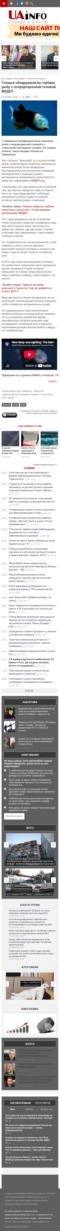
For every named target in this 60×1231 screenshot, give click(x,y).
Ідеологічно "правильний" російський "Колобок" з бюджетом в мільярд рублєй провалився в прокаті (36, 1080)
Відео (28, 1200)
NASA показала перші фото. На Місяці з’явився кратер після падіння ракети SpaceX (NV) (32, 932)
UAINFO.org (38, 180)
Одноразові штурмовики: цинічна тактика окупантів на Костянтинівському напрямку (34, 1053)
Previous (3, 58)
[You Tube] (26, 4)
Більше (29, 691)
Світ (7, 1197)
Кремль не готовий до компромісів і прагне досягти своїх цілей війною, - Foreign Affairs (36, 741)
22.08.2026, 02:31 (16, 947)
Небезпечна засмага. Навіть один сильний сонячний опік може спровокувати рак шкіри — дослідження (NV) (32, 953)
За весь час (46, 1109)
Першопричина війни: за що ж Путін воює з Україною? (35, 1065)
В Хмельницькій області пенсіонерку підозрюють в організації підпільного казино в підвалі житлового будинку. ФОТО (32, 552)
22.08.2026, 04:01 (16, 916)
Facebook (48, 375)
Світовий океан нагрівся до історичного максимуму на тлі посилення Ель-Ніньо (49, 455)
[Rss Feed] (11, 4)
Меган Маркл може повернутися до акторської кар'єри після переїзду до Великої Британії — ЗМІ (32, 566)
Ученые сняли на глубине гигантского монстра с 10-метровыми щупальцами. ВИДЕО (28, 210)
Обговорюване (20, 1103)
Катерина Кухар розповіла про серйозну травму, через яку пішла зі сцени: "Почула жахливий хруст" (31, 521)
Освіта (36, 1197)
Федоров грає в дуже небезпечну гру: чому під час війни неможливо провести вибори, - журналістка (36, 711)
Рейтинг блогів (21, 1204)
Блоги (30, 1043)
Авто (42, 1197)
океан (15, 405)
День (12, 1109)
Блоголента (9, 1204)
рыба (23, 405)
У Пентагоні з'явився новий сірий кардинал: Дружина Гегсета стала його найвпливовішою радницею (32, 532)
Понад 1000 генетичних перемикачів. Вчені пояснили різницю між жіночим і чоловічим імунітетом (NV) (30, 942)
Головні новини (19, 1193)
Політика (30, 1193)
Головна (8, 1193)
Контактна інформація (22, 1222)
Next (57, 58)
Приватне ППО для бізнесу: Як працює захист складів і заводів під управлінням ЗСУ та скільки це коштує (37, 726)
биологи (6, 405)
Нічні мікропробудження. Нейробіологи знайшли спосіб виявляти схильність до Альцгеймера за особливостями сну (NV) (30, 922)
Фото (30, 827)
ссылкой (41, 160)
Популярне (42, 1103)
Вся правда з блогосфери (13, 79)
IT (47, 1197)
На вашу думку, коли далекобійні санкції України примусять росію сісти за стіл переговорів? (28, 763)
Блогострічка (30, 905)
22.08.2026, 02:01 (16, 959)
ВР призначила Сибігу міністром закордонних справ (40, 64)
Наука (22, 1197)
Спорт (16, 1200)
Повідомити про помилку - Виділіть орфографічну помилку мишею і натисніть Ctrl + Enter (27, 394)
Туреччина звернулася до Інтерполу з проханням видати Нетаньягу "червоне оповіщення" (29, 642)
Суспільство (40, 1193)
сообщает (12, 160)
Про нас (8, 1222)
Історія (29, 1197)
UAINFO (52, 381)
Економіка (51, 1193)
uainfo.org (34, 1215)
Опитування (30, 754)
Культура (14, 1197)
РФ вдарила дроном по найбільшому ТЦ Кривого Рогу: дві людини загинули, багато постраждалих (31, 662)
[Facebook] (16, 4)
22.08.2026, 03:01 (16, 936)
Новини (29, 468)
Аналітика (30, 702)
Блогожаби (30, 967)
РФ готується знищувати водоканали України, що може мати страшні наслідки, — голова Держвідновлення (28, 1128)
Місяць (29, 1109)
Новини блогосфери (36, 79)
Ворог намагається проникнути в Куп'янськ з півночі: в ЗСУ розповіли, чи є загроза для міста (32, 608)
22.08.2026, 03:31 (16, 927)
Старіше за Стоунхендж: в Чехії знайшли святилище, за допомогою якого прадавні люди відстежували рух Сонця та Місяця (31, 487)
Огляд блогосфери (39, 1200)
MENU (3, 3)
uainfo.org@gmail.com (40, 1222)
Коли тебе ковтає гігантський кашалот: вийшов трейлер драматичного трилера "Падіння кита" (30, 475)
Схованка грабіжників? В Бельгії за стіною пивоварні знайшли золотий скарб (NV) (29, 912)
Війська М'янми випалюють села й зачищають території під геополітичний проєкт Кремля (30, 577)
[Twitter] (21, 4)
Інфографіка (30, 1009)
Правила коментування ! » (45, 465)
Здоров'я (8, 1200)
